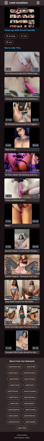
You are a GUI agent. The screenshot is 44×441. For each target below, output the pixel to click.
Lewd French (13, 397)
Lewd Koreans (30, 409)
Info (10, 42)
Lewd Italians (29, 403)
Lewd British (14, 379)
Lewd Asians (13, 373)
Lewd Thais (22, 428)
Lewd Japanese (14, 409)
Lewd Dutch (29, 385)
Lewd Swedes (30, 422)
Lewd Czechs (15, 385)
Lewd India (14, 403)
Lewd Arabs (31, 367)
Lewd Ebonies (13, 391)
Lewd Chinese (29, 379)
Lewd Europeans (30, 391)
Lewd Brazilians (29, 373)
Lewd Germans (29, 397)
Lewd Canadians (18, 2)
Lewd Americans (15, 367)
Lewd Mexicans (30, 416)
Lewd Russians (14, 422)
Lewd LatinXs (13, 416)
